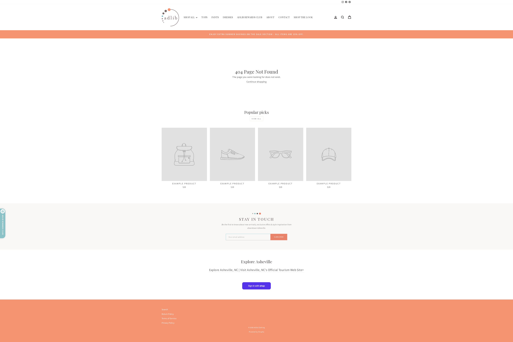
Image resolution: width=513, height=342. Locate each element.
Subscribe (279, 237)
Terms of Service (169, 318)
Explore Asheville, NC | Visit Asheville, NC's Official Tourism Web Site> (256, 270)
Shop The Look (303, 17)
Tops (204, 17)
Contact (284, 17)
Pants (215, 17)
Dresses (228, 17)
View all (256, 119)
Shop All (189, 17)
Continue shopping (256, 81)
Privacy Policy (168, 322)
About (270, 17)
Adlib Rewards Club (249, 17)
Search (165, 309)
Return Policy (168, 314)
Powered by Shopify (256, 332)
